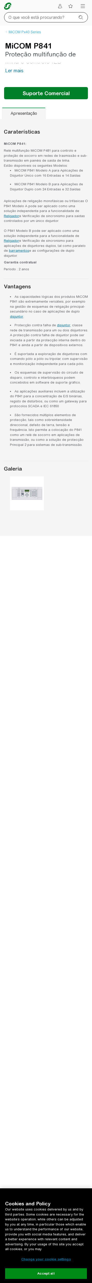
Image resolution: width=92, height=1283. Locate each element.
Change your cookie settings (46, 1259)
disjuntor (16, 316)
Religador (11, 216)
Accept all (45, 1273)
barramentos (19, 250)
